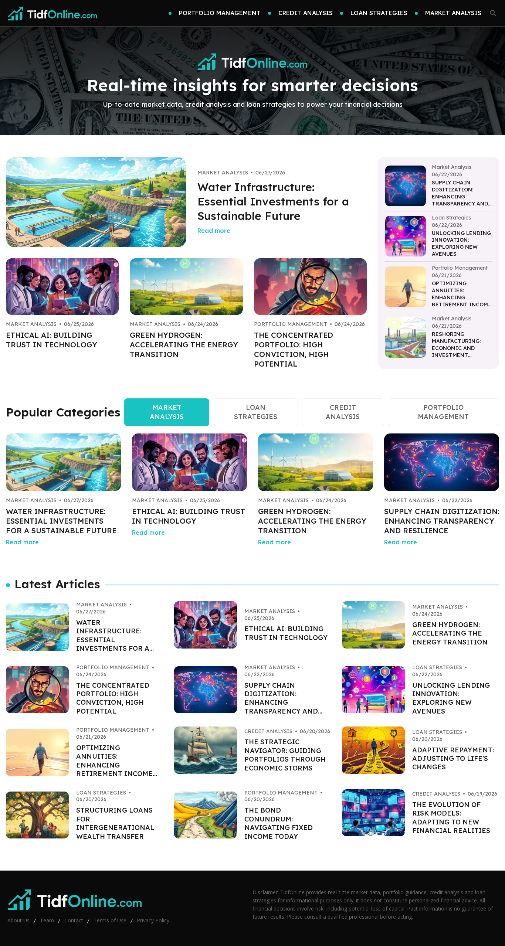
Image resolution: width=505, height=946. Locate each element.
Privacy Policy (153, 920)
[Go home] (52, 13)
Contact (73, 920)
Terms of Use (110, 920)
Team (47, 920)
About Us (18, 920)
